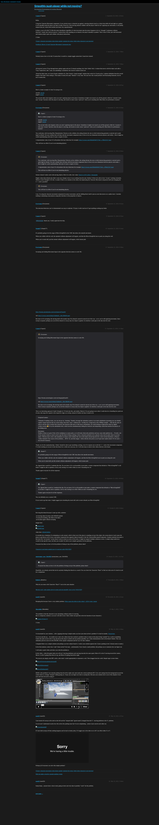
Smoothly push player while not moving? (58, 6)
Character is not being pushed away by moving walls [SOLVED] (53, 549)
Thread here (111, 633)
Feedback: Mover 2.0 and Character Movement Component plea (53, 44)
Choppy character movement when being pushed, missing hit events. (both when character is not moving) (64, 41)
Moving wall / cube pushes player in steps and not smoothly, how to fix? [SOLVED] (59, 589)
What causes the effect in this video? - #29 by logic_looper (81, 601)
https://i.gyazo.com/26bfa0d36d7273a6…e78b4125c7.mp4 (95, 140)
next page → (39, 793)
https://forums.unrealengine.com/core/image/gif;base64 (51, 312)
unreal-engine (41, 10)
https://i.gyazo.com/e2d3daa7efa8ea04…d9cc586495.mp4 (54, 315)
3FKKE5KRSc (46, 532)
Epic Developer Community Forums (11, 1)
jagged (42, 94)
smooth (42, 93)
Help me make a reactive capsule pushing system (49, 774)
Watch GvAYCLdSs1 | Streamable (88, 175)
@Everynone (39, 220)
